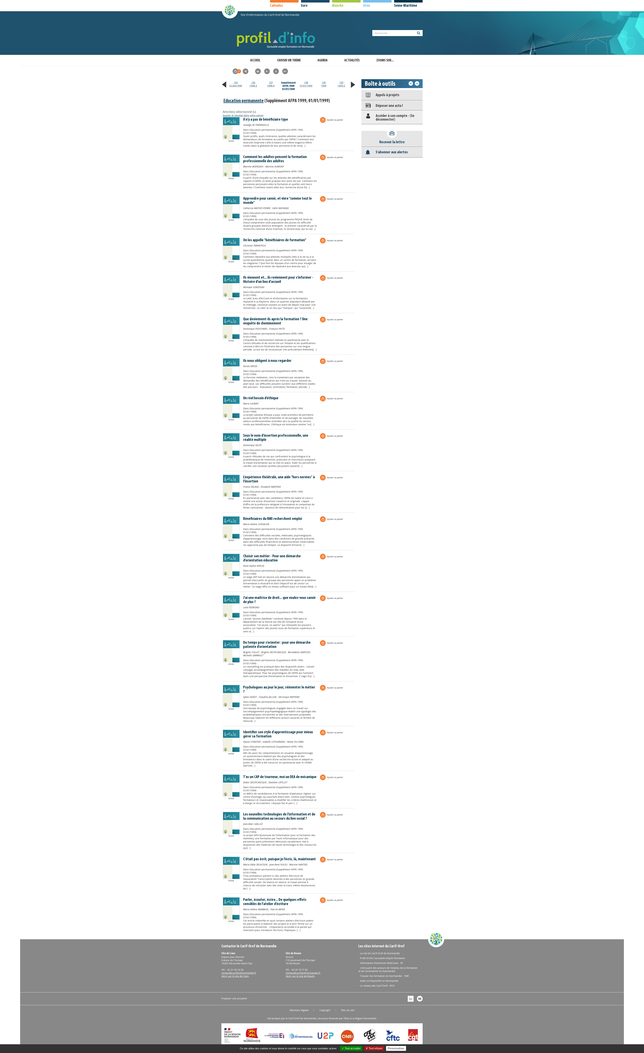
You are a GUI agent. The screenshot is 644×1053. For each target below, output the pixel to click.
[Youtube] (420, 998)
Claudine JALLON (267, 697)
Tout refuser (375, 1048)
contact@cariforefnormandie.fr (238, 972)
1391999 (323, 84)
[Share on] (245, 71)
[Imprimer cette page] (258, 71)
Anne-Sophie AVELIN (253, 565)
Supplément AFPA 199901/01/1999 (288, 85)
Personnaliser (396, 1048)
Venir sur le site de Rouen (300, 976)
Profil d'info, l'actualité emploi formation (382, 958)
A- (267, 71)
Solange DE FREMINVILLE (256, 124)
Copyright (324, 1010)
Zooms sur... (385, 60)
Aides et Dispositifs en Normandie (379, 980)
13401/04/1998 (235, 84)
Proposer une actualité (234, 998)
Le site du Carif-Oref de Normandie (380, 953)
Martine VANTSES (298, 864)
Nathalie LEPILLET (278, 782)
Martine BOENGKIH (253, 166)
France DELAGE (251, 486)
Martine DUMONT (274, 166)
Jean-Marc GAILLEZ (253, 824)
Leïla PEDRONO (251, 607)
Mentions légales (299, 1010)
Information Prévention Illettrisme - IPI (381, 963)
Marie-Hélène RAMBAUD (255, 909)
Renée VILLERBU (295, 741)
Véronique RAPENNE (289, 697)
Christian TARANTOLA (254, 245)
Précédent (411, 83)
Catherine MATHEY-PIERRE (256, 208)
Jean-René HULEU (278, 864)
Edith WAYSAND (280, 208)
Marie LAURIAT (251, 403)
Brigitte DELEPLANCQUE (273, 652)
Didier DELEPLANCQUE (254, 782)
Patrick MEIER (277, 909)
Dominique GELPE (252, 445)
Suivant (417, 83)
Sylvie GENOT (250, 697)
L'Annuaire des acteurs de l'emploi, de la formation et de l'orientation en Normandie (387, 969)
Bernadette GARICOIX (299, 652)
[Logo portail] (277, 40)
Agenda (322, 60)
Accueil (255, 60)
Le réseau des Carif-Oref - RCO (377, 985)
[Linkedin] (411, 998)
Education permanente (243, 101)
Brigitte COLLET (251, 652)
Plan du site (347, 1010)
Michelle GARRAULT (253, 655)
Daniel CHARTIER (252, 741)
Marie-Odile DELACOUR (255, 864)
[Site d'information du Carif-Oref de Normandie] (229, 10)
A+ (285, 71)
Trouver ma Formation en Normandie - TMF (384, 976)
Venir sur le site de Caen (235, 976)
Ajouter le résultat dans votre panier (243, 115)
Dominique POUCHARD (255, 328)
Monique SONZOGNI (253, 287)
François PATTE (277, 328)
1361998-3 (253, 84)
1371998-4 (271, 84)
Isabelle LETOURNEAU (274, 741)
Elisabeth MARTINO (271, 486)
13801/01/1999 (306, 84)
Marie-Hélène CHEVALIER (256, 524)
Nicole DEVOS (250, 366)
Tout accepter (352, 1048)
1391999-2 (341, 84)
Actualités (352, 60)
